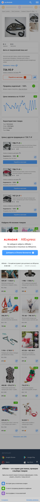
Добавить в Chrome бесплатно (18, 253)
